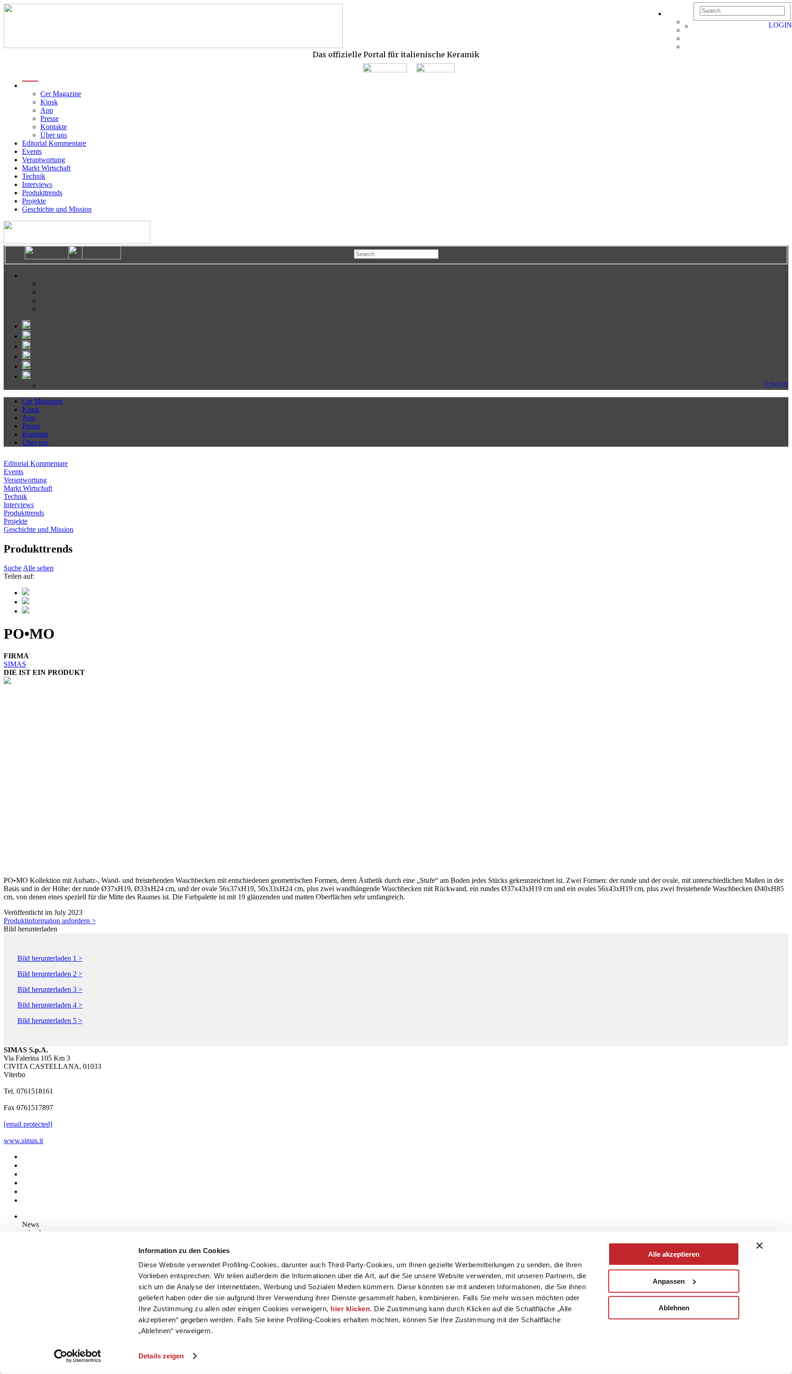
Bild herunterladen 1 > (49, 958)
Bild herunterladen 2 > (49, 974)
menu (30, 85)
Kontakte (53, 127)
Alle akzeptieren (673, 1254)
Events (32, 151)
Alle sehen (38, 568)
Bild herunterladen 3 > (49, 989)
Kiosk (49, 102)
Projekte (34, 201)
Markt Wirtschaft (46, 168)
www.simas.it (23, 1140)
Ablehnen (674, 1308)
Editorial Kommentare (54, 143)
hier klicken (350, 1309)
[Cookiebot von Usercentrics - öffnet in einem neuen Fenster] (78, 1356)
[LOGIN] (698, 26)
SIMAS (15, 664)
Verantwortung (43, 160)
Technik (33, 176)
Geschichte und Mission (57, 209)
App (46, 110)
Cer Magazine (60, 94)
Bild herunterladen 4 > (49, 1005)
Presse (49, 118)
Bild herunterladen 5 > (49, 1020)
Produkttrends (42, 193)
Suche (13, 568)
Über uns (53, 135)
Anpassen (669, 1281)
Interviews (37, 184)
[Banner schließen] (759, 1246)
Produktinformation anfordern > (50, 921)
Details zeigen (161, 1356)
